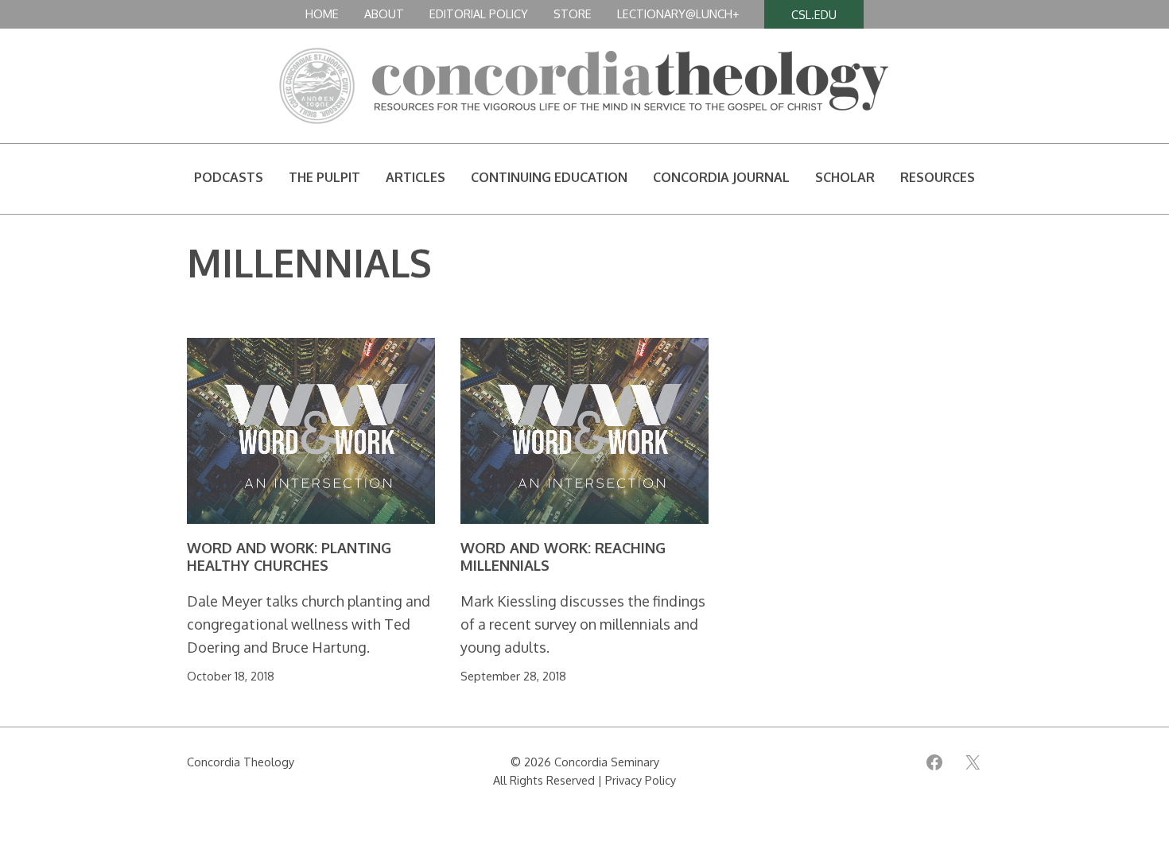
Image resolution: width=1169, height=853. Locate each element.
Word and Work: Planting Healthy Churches (289, 557)
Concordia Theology (240, 761)
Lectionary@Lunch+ (678, 13)
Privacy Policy (640, 780)
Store (572, 13)
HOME (322, 13)
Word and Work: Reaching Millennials (563, 557)
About (384, 13)
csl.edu (814, 14)
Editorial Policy (478, 13)
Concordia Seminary (606, 761)
